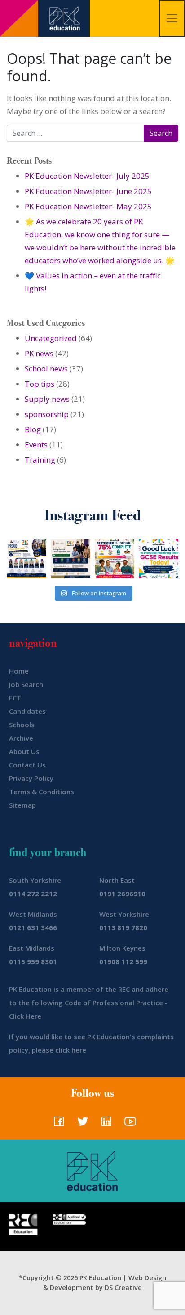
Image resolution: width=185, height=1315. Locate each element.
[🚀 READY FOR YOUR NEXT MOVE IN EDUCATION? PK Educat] (26, 558)
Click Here (25, 1016)
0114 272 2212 (33, 893)
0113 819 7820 (123, 927)
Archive (21, 737)
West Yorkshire (124, 914)
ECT (15, 697)
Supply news (47, 399)
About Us (24, 751)
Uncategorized (51, 338)
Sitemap (22, 805)
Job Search (26, 684)
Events (36, 444)
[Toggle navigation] (172, 18)
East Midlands (31, 948)
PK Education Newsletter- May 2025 (88, 206)
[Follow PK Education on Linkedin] (104, 1124)
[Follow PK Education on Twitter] (80, 1124)
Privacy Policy (31, 778)
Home (19, 670)
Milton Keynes (122, 948)
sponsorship (47, 414)
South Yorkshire (35, 880)
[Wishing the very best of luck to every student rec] (158, 558)
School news (46, 368)
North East (117, 880)
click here (70, 1049)
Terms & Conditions (41, 791)
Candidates (27, 711)
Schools (22, 724)
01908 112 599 (123, 961)
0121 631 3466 (33, 927)
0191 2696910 (122, 893)
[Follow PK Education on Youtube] (128, 1124)
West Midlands (33, 914)
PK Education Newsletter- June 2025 (88, 191)
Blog (33, 429)
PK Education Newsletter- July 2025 (87, 176)
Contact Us (27, 764)
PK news (39, 353)
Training (40, 460)
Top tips (39, 384)
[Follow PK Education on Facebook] (57, 1124)
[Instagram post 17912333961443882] (114, 558)
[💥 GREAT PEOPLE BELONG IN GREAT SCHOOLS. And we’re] (70, 558)
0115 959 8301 (33, 961)
